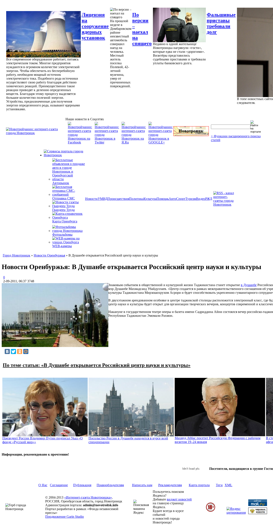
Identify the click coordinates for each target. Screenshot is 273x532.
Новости (91, 199)
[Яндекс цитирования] (236, 512)
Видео (200, 199)
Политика (136, 199)
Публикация (82, 485)
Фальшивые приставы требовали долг (221, 23)
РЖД (208, 199)
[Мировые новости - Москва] (257, 513)
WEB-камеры (62, 246)
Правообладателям (110, 485)
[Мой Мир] (25, 351)
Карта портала (199, 485)
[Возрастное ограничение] (210, 511)
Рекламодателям (170, 485)
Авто (172, 199)
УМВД (102, 199)
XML (228, 485)
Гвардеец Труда (63, 210)
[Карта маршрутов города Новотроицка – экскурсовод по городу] (191, 135)
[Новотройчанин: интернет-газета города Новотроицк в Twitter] (107, 142)
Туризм (190, 199)
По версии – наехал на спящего (142, 29)
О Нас (42, 485)
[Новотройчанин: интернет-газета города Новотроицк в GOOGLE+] (160, 142)
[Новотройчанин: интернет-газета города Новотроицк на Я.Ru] (134, 142)
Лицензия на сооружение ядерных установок (95, 26)
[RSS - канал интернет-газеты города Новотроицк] (225, 204)
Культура (150, 199)
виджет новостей (179, 499)
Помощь (163, 199)
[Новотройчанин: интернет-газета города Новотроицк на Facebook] (80, 142)
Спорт (180, 199)
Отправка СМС (63, 198)
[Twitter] (13, 351)
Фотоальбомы (62, 234)
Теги (219, 485)
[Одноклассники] (19, 351)
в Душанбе (249, 285)
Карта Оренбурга (64, 221)
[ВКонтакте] (7, 351)
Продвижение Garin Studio (64, 516)
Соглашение (59, 485)
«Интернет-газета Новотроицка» (88, 497)
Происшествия (118, 199)
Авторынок (60, 183)
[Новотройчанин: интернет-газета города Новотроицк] (35, 133)
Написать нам (142, 485)
